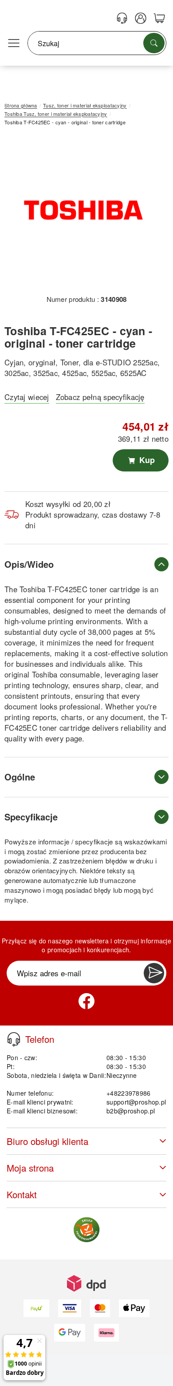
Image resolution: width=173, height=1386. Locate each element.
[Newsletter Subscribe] (154, 973)
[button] (83, 213)
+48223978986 (128, 1093)
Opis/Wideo (29, 564)
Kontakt (22, 1194)
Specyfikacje (31, 816)
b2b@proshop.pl (130, 1110)
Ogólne (19, 776)
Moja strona (30, 1167)
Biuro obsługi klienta (47, 1141)
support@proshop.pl (136, 1101)
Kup (146, 460)
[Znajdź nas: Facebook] (86, 1001)
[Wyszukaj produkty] (154, 43)
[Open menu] (14, 43)
